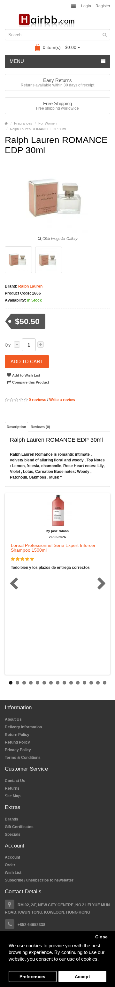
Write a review (62, 400)
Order (10, 865)
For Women (47, 123)
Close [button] (101, 937)
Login (86, 6)
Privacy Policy (18, 750)
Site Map (12, 796)
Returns (12, 788)
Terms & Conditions (23, 757)
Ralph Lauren (29, 286)
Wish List (13, 872)
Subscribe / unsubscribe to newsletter (39, 880)
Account (12, 857)
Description (16, 427)
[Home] (6, 123)
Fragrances (23, 123)
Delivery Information (23, 727)
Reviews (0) (40, 427)
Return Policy (17, 734)
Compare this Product (30, 382)
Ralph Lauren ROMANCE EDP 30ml (38, 129)
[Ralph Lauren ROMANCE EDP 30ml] (18, 259)
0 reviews (37, 400)
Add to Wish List (25, 375)
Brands (11, 819)
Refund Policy (17, 742)
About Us (13, 719)
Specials (12, 834)
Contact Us (15, 781)
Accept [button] (82, 976)
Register (103, 6)
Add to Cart (27, 361)
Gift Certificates (19, 827)
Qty (8, 345)
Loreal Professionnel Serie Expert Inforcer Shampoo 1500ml (53, 548)
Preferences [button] (32, 976)
